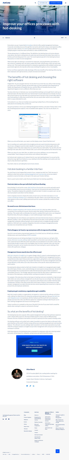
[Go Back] (34, 38)
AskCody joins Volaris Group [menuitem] (37, 437)
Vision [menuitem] (35, 427)
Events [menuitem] (25, 421)
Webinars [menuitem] (26, 419)
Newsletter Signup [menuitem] (28, 431)
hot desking (29, 45)
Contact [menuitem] (36, 430)
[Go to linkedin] (33, 386)
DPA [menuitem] (9, 454)
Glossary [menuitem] (26, 428)
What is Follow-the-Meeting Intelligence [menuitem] (60, 428)
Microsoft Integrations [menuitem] (37, 425)
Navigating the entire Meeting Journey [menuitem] (37, 418)
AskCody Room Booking (34, 187)
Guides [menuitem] (57, 412)
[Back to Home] (6, 3)
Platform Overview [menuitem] (38, 422)
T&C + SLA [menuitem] (4, 454)
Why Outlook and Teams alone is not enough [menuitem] (60, 421)
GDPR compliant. (31, 235)
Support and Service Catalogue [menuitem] (38, 441)
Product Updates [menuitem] (27, 417)
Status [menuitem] (25, 424)
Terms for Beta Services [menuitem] (25, 454)
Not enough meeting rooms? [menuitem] (60, 425)
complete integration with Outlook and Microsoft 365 (27, 209)
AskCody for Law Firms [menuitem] (48, 428)
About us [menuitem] (36, 415)
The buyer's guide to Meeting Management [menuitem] (60, 416)
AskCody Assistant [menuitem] (38, 434)
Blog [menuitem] (25, 415)
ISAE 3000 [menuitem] (48, 454)
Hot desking (25, 48)
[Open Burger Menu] (65, 3)
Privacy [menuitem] (38, 454)
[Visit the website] (30, 386)
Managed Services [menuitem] (15, 454)
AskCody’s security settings (19, 240)
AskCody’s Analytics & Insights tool (17, 255)
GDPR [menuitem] (43, 454)
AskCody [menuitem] (36, 412)
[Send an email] (27, 386)
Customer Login (43, 2)
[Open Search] (35, 2)
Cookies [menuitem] (33, 454)
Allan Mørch (5, 19)
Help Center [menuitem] (26, 426)
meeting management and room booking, (35, 174)
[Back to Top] (57, 451)
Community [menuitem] (26, 412)
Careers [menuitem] (36, 432)
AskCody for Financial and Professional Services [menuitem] (47, 418)
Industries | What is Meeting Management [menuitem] (49, 413)
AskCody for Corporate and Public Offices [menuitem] (49, 424)
